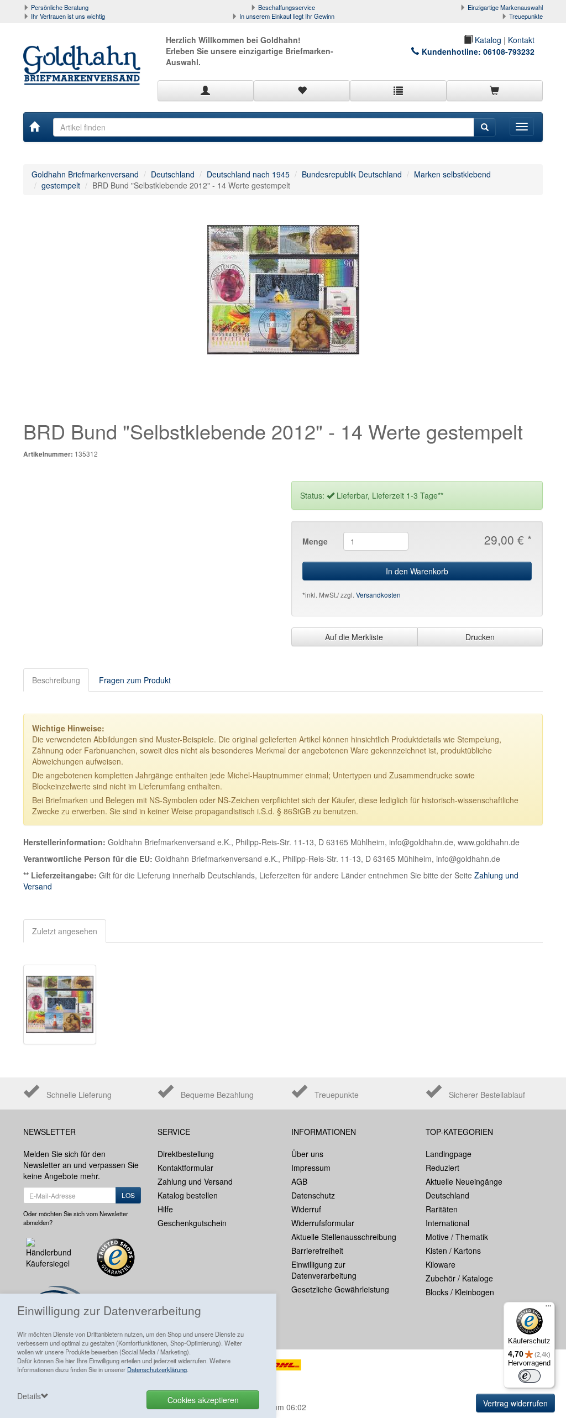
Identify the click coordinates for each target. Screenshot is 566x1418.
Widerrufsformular (322, 1222)
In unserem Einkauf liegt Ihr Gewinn (286, 16)
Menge (315, 541)
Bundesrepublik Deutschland (352, 174)
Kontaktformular (185, 1167)
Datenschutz (313, 1195)
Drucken (480, 636)
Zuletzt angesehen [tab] (64, 930)
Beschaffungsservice (286, 7)
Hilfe (165, 1209)
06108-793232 (508, 51)
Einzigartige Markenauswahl (505, 7)
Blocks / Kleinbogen (460, 1291)
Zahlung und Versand (195, 1181)
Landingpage (448, 1153)
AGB (299, 1181)
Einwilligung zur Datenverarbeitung (324, 1270)
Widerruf (306, 1209)
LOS (128, 1195)
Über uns (307, 1153)
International (447, 1222)
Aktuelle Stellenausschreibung (343, 1236)
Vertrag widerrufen (515, 1403)
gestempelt (60, 185)
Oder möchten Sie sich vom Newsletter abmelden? (75, 1218)
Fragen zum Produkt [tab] (135, 680)
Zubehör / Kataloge (459, 1278)
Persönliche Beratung (59, 7)
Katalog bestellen (188, 1195)
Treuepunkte (526, 16)
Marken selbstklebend (452, 174)
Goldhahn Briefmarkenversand (85, 174)
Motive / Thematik (457, 1236)
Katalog (487, 39)
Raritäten (442, 1209)
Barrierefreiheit (317, 1250)
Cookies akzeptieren (203, 1399)
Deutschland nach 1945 (248, 174)
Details (29, 1395)
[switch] (529, 1376)
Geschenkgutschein (192, 1222)
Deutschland (173, 174)
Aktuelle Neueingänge (464, 1181)
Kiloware (440, 1264)
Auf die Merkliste (354, 636)
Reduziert (442, 1167)
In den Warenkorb (417, 571)
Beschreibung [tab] (56, 680)
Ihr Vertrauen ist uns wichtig (68, 16)
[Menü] (548, 1308)
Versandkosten (378, 594)
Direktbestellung (186, 1153)
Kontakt (521, 39)
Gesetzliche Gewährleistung (340, 1289)
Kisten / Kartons (453, 1250)
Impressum (311, 1167)
